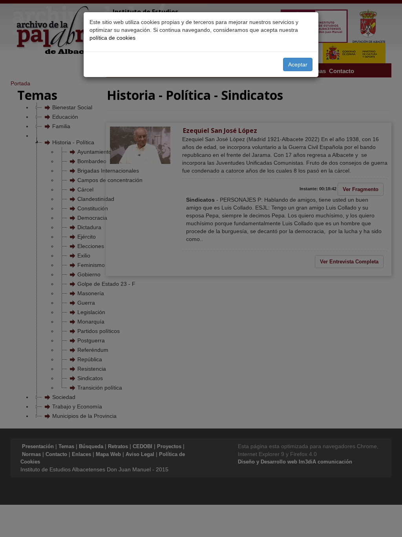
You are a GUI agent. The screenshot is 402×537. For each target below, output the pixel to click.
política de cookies (112, 38)
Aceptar (297, 64)
